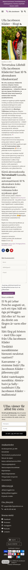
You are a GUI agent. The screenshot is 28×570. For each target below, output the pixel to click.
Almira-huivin (20, 198)
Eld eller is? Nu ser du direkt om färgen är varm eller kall (14, 322)
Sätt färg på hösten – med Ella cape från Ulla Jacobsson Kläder (14, 337)
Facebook (7, 519)
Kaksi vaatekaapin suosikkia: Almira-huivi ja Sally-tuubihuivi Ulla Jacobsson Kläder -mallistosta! (13, 385)
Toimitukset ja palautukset (11, 455)
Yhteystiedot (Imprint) (10, 477)
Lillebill (10, 245)
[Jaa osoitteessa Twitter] (7, 250)
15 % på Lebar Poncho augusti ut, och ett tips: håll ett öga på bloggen (14, 307)
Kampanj (4, 245)
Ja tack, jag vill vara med (14, 433)
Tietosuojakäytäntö (8, 464)
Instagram (7, 525)
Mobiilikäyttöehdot (8, 474)
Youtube (7, 529)
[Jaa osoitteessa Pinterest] (11, 250)
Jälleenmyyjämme (8, 490)
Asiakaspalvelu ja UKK (9, 449)
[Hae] (24, 11)
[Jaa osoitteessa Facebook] (3, 250)
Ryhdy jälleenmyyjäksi (9, 493)
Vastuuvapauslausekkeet (11, 467)
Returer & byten (7, 458)
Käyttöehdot (6, 471)
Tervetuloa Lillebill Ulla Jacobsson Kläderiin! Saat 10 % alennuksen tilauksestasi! (14, 72)
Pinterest (7, 522)
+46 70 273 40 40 (10, 509)
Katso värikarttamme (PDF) (11, 461)
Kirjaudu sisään (7, 496)
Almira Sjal (11, 243)
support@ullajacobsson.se (13, 506)
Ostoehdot (5, 452)
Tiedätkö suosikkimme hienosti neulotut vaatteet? (12, 352)
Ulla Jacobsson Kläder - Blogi (11, 22)
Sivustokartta (6, 480)
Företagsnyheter (20, 243)
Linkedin (7, 532)
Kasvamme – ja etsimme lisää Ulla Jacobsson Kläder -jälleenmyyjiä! (13, 367)
